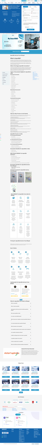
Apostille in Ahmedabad (14, 410)
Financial (27, 431)
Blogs (41, 2)
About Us (13, 430)
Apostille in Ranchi (14, 408)
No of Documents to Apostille (34, 16)
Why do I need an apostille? (15, 306)
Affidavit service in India (21, 438)
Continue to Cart (30, 29)
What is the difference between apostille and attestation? (19, 344)
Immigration (27, 432)
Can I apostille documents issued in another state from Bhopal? (20, 329)
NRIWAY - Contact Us (36, 432)
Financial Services (29, 2)
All (0, 2)
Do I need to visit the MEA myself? (16, 316)
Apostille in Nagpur (4, 409)
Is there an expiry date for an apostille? (17, 341)
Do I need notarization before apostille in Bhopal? (18, 323)
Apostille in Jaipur (4, 410)
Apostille (16, 2)
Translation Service (35, 78)
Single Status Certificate (24, 2)
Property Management (33, 2)
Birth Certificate (5, 2)
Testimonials (4, 82)
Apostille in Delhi (4, 408)
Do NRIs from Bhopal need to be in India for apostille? (19, 335)
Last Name (32, 8)
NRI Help (13, 431)
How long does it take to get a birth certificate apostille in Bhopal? (19, 310)
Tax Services (38, 2)
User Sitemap (35, 436)
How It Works (4, 80)
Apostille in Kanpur (24, 408)
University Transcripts (35, 73)
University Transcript (12, 2)
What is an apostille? (14, 303)
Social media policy (36, 433)
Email (23, 11)
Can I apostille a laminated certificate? (17, 332)
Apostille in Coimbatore (24, 409)
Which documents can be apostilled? (16, 326)
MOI (21, 2)
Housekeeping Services (22, 439)
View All (21, 392)
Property (27, 430)
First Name (24, 8)
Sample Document (5, 75)
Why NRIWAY (4, 77)
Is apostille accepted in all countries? (16, 338)
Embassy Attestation (35, 75)
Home (3, 33)
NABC (9, 2)
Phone (32, 11)
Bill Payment (20, 440)
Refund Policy (35, 437)
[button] (18, 300)
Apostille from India (8, 33)
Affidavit (19, 2)
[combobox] (32, 13)
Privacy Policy (35, 431)
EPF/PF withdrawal (21, 441)
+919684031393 (7, 424)
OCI (2, 2)
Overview (4, 72)
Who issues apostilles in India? (15, 313)
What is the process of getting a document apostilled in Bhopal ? (20, 320)
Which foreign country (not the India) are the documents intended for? (26, 15)
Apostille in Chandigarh (14, 409)
